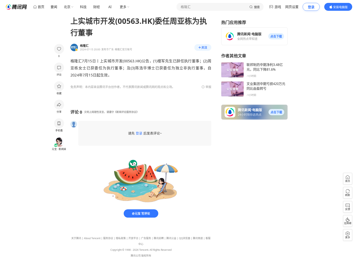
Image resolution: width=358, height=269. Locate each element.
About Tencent (92, 238)
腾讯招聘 (159, 238)
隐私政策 (121, 238)
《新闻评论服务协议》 (126, 112)
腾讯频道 (198, 238)
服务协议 (108, 238)
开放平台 (133, 238)
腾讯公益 (171, 238)
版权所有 (146, 255)
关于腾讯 (76, 238)
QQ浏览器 (184, 238)
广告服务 (146, 238)
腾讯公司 (136, 255)
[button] (276, 36)
